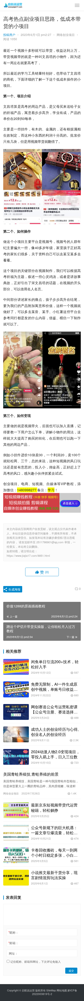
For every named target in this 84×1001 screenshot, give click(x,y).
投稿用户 (9, 34)
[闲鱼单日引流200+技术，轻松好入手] (16, 667)
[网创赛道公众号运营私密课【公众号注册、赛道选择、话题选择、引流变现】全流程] (16, 712)
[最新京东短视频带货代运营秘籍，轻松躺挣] (16, 810)
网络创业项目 (66, 34)
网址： (13, 953)
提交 (71, 970)
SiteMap (51, 990)
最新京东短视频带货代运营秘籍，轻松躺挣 (54, 807)
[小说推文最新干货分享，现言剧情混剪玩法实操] (16, 878)
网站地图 (62, 990)
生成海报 (14, 589)
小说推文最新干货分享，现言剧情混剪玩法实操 (54, 875)
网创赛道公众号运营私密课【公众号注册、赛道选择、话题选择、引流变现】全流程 (54, 709)
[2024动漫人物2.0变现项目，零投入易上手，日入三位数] (16, 757)
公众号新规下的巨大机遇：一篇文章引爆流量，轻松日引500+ (54, 830)
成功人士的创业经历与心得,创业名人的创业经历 (55, 731)
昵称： (13, 932)
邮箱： (13, 943)
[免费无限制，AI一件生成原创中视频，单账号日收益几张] (16, 689)
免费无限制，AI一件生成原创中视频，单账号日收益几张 (54, 686)
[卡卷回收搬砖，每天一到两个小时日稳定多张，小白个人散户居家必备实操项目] (16, 855)
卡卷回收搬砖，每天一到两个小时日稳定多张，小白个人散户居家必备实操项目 (54, 852)
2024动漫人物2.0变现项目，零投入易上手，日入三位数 (55, 754)
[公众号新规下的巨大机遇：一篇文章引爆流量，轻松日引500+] (16, 833)
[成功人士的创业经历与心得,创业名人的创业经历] (16, 734)
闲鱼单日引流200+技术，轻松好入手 (55, 664)
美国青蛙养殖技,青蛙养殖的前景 (31, 774)
